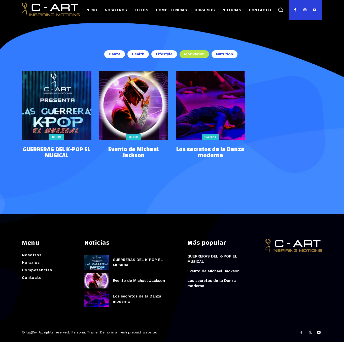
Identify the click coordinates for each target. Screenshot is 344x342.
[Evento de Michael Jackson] (133, 105)
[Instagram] (304, 10)
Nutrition (224, 54)
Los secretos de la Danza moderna (210, 152)
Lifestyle (164, 54)
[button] (280, 10)
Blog (56, 137)
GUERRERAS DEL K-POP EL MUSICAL (56, 152)
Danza (114, 54)
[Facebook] (295, 10)
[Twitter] (310, 332)
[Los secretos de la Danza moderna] (210, 105)
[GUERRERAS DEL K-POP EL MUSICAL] (56, 105)
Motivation (194, 54)
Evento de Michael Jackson (133, 152)
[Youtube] (314, 10)
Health (138, 54)
